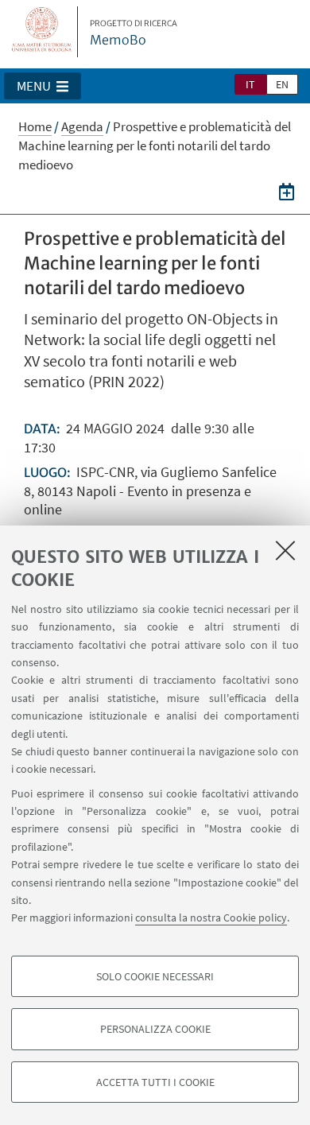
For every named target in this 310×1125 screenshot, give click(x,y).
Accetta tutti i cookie (155, 1082)
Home (35, 126)
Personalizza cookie (155, 1029)
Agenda (82, 126)
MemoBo (133, 33)
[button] (42, 85)
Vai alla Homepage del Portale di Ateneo (42, 31)
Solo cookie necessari (155, 976)
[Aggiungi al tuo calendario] (286, 191)
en (282, 84)
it (250, 84)
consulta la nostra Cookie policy (211, 917)
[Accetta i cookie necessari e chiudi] (285, 550)
